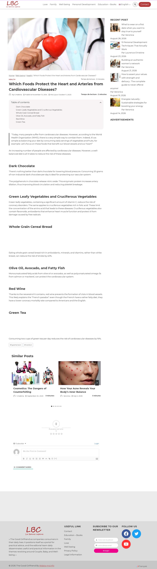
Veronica (66, 396)
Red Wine (20, 119)
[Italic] (27, 458)
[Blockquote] (43, 458)
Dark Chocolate (23, 107)
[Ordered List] (36, 458)
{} (52, 458)
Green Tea (20, 122)
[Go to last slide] (15, 383)
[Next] (97, 383)
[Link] (49, 458)
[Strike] (33, 458)
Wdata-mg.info (46, 566)
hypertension (15, 345)
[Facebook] (126, 533)
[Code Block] (46, 458)
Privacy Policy (70, 551)
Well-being (64, 4)
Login (96, 444)
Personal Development (84, 4)
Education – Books (107, 4)
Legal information (73, 554)
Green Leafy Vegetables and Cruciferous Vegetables (39, 110)
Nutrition (28, 345)
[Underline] (30, 458)
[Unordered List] (39, 458)
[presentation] (33, 373)
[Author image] (10, 95)
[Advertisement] (51, 240)
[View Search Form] (135, 4)
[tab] (51, 406)
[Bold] (23, 458)
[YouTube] (126, 544)
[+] (55, 458)
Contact (145, 4)
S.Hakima (18, 95)
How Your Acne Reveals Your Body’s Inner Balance (77, 390)
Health (12, 79)
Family (53, 4)
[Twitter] (136, 533)
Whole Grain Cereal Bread (27, 113)
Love (45, 4)
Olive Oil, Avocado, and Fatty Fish (30, 116)
